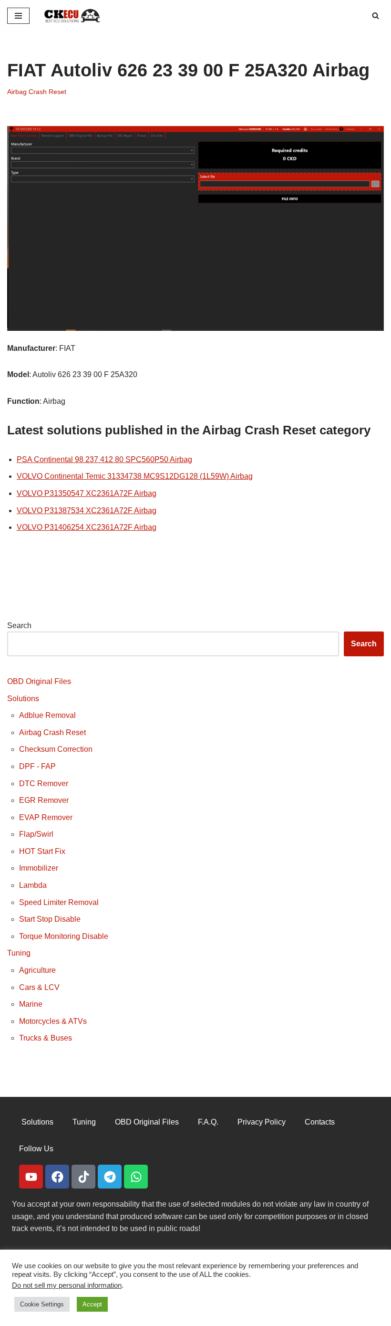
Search (19, 625)
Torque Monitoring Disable (63, 936)
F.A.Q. (208, 1122)
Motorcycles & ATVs (53, 1021)
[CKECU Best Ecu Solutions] (72, 15)
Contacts (320, 1122)
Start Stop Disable (50, 919)
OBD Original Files (39, 681)
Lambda (33, 885)
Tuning (19, 953)
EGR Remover (44, 800)
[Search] (375, 15)
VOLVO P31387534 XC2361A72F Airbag (86, 510)
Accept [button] (92, 1304)
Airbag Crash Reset (36, 91)
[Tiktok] (83, 1177)
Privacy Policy (261, 1122)
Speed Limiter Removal (59, 902)
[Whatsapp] (136, 1177)
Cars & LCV (39, 987)
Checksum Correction (56, 749)
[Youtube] (31, 1177)
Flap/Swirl (36, 834)
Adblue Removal (47, 715)
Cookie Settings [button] (42, 1304)
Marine (30, 1004)
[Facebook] (57, 1177)
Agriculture (37, 970)
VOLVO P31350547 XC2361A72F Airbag (86, 493)
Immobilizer (38, 868)
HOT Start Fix (42, 851)
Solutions (23, 699)
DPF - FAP (37, 766)
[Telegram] (110, 1177)
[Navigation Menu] (18, 16)
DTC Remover (43, 783)
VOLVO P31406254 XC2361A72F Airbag (86, 527)
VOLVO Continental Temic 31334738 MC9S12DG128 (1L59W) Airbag (135, 476)
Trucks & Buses (45, 1038)
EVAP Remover (45, 817)
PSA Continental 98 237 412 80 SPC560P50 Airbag (104, 459)
